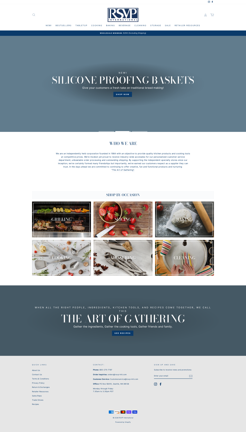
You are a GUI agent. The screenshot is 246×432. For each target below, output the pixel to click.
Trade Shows (37, 400)
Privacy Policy (38, 383)
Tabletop (81, 25)
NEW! (49, 25)
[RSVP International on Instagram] (155, 384)
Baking (110, 25)
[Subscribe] (190, 376)
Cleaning (140, 25)
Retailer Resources (187, 25)
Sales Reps (37, 396)
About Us (36, 370)
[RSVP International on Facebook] (160, 384)
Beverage (125, 25)
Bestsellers (64, 25)
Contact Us (37, 374)
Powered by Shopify (123, 422)
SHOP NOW (122, 95)
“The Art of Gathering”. (123, 170)
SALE (168, 25)
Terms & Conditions (40, 379)
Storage (155, 25)
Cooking (96, 25)
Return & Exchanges (41, 387)
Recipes (35, 404)
